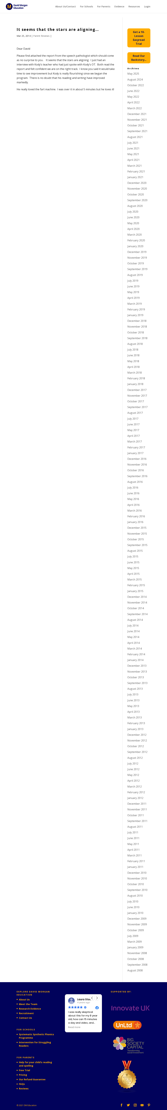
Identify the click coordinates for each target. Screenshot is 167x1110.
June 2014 (133, 631)
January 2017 (135, 453)
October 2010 (135, 884)
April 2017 (133, 436)
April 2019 (133, 298)
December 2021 (136, 114)
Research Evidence (30, 1008)
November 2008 (137, 953)
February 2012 (136, 792)
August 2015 (135, 551)
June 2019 (133, 286)
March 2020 (134, 234)
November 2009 (137, 924)
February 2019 (136, 309)
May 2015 (133, 568)
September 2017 (137, 407)
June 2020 (133, 217)
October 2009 (135, 930)
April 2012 (133, 780)
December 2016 (136, 459)
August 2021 (135, 137)
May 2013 (133, 706)
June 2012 (133, 769)
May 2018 (133, 361)
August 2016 (135, 482)
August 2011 (135, 826)
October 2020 (135, 194)
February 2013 (136, 723)
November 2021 (137, 119)
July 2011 (132, 832)
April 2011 (133, 850)
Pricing (23, 1074)
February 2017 (136, 447)
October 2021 (135, 125)
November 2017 (137, 395)
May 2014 (133, 637)
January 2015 (135, 591)
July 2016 (132, 487)
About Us (24, 999)
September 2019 (137, 269)
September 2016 (137, 476)
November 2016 (137, 464)
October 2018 (135, 332)
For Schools (86, 6)
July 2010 (132, 901)
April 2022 (133, 102)
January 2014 (135, 660)
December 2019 (136, 252)
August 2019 (135, 275)
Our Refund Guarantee (32, 1079)
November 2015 (137, 533)
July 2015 (132, 556)
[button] (96, 998)
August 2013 (135, 689)
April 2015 (133, 574)
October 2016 (135, 470)
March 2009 (134, 941)
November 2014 (137, 602)
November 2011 (137, 809)
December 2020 (136, 183)
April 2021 (133, 160)
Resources (134, 6)
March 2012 (134, 786)
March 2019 (134, 304)
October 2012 (135, 746)
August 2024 (135, 79)
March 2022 (134, 108)
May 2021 (133, 154)
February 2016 (136, 516)
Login (147, 6)
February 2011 (136, 861)
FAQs (22, 1084)
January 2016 (135, 522)
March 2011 (134, 855)
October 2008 (135, 959)
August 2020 (135, 206)
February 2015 (136, 585)
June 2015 (133, 562)
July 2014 (132, 625)
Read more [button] (74, 1027)
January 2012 (135, 798)
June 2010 (133, 907)
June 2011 (133, 838)
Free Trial (24, 1070)
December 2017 (136, 390)
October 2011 (135, 815)
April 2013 (133, 712)
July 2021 (132, 143)
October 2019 (135, 263)
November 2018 (137, 326)
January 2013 (135, 729)
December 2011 (136, 803)
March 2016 (134, 510)
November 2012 (137, 740)
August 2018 (135, 344)
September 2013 (137, 683)
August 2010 (135, 895)
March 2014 (134, 648)
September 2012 (137, 752)
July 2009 (132, 936)
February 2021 (136, 171)
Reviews (24, 1088)
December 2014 (136, 597)
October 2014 (135, 608)
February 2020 (136, 240)
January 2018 (135, 384)
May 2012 (133, 775)
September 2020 (137, 200)
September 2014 (137, 614)
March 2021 (134, 166)
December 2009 (136, 918)
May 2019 (133, 292)
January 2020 (135, 246)
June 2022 (133, 91)
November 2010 (137, 878)
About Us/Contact (65, 6)
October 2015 (135, 539)
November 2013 (137, 671)
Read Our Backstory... (138, 58)
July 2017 (132, 418)
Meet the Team (28, 1004)
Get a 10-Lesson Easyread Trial (139, 38)
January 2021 (135, 177)
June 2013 (133, 700)
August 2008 (135, 970)
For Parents (103, 6)
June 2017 (133, 424)
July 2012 (132, 763)
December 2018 (136, 321)
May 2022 (133, 96)
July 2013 (132, 694)
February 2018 (136, 378)
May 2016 (133, 499)
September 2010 (137, 890)
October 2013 (135, 677)
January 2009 (135, 947)
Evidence (119, 6)
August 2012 (135, 758)
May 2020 (133, 223)
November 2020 (137, 188)
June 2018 (133, 355)
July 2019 (132, 280)
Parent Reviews (41, 35)
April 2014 (133, 643)
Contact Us (25, 1017)
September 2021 (137, 131)
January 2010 (135, 913)
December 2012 (136, 735)
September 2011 (137, 821)
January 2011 (135, 867)
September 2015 (137, 545)
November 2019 (137, 257)
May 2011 (133, 844)
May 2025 (133, 73)
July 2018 (132, 349)
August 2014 (135, 620)
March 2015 (134, 579)
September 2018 (137, 338)
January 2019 (135, 315)
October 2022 (135, 85)
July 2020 (132, 211)
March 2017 (134, 441)
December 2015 (136, 528)
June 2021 (133, 148)
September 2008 (137, 964)
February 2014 (136, 654)
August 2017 (135, 413)
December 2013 (136, 666)
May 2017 (133, 430)
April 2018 (133, 367)
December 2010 (136, 873)
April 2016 (133, 505)
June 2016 (133, 493)
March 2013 (134, 717)
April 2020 (133, 229)
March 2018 (134, 372)
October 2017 (135, 401)
